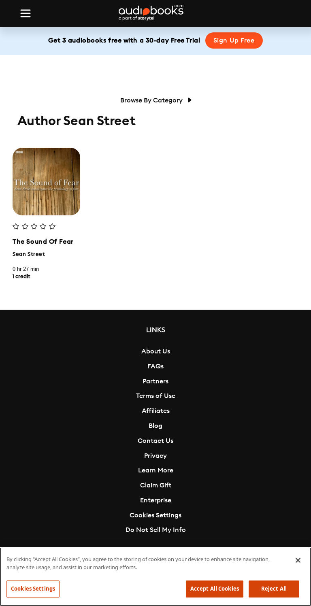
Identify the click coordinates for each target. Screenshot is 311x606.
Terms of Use (155, 396)
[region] (155, 576)
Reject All (274, 588)
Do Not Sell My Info (156, 530)
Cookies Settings (155, 515)
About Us (155, 351)
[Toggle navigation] (25, 13)
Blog (155, 426)
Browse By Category (152, 100)
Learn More (155, 470)
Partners (155, 381)
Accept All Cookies (214, 588)
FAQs (155, 366)
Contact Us (155, 441)
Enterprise (155, 500)
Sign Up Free (234, 40)
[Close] (298, 560)
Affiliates (156, 411)
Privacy (155, 456)
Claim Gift (155, 485)
